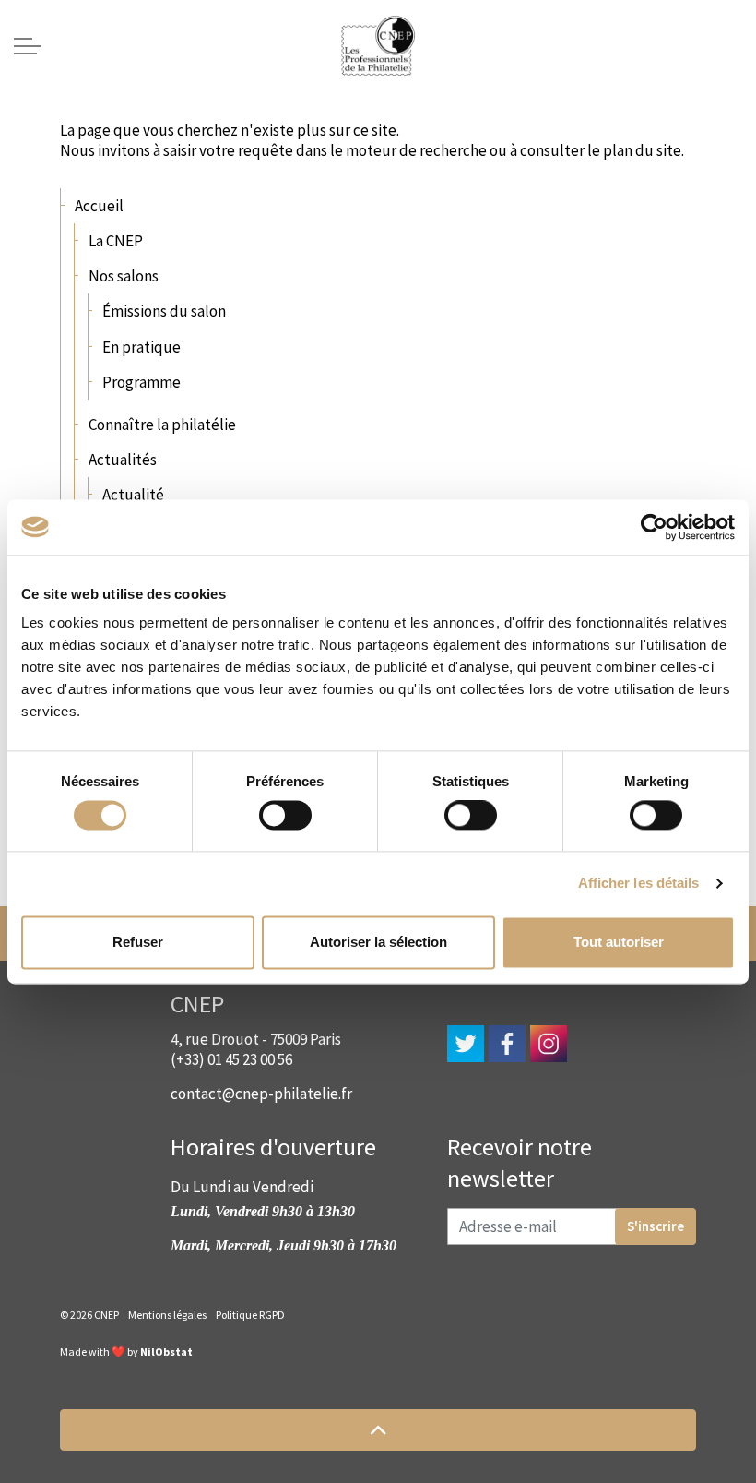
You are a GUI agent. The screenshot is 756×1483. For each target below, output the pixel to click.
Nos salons (124, 276)
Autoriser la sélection (378, 942)
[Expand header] (27, 46)
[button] (378, 1430)
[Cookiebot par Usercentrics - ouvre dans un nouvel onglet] (654, 527)
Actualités (123, 459)
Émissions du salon (164, 311)
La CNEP (116, 241)
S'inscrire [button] (655, 1226)
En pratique (141, 347)
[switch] (285, 816)
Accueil (99, 206)
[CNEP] (378, 46)
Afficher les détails (639, 883)
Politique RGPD (250, 1315)
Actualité (133, 494)
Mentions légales (167, 1315)
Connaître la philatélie (162, 424)
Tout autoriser (618, 942)
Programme (141, 382)
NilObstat (166, 1351)
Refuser (137, 942)
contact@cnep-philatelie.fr (261, 1093)
